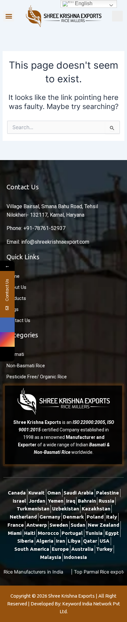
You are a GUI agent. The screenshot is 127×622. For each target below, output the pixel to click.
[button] (8, 16)
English (83, 3)
